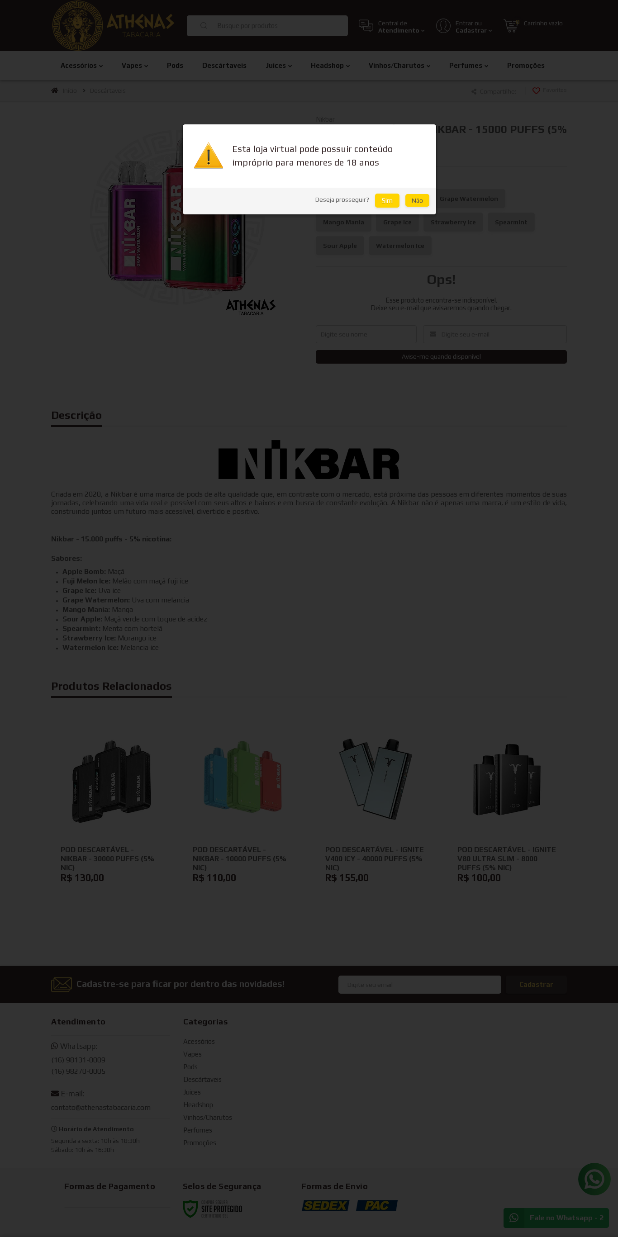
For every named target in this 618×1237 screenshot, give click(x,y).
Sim (387, 200)
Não (417, 200)
